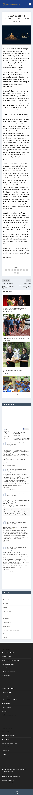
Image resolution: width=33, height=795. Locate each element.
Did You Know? (6, 675)
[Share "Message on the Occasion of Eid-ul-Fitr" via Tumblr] (14, 270)
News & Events (7, 622)
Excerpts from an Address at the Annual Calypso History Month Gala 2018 (14, 308)
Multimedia (6, 618)
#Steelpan (6, 567)
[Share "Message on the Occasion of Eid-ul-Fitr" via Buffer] (24, 270)
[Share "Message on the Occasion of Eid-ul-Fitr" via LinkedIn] (21, 270)
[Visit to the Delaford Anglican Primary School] (16, 384)
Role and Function (6, 656)
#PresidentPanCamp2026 (20, 566)
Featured (5, 603)
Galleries (5, 607)
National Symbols (6, 696)
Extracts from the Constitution (10, 660)
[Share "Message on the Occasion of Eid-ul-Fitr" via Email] (14, 273)
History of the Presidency (8, 671)
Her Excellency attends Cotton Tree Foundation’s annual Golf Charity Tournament (13, 370)
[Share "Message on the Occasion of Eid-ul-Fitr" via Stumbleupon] (27, 270)
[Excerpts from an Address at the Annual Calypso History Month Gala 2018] (16, 300)
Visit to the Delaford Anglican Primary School (16, 394)
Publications (6, 634)
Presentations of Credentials (11, 630)
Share (13, 465)
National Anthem (6, 692)
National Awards (6, 707)
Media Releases (7, 611)
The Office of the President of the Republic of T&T (16, 443)
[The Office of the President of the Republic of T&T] (7, 434)
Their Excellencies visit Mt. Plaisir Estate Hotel (16, 338)
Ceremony (4, 711)
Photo (7, 463)
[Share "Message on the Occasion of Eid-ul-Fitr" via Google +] (11, 270)
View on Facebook (7, 465)
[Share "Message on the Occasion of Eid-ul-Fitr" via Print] (18, 273)
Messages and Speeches (9, 615)
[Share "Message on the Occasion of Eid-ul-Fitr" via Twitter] (8, 270)
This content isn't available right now (14, 510)
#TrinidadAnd (12, 567)
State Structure (6, 703)
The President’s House (8, 664)
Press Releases (5, 731)
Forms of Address (6, 668)
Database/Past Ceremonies (9, 715)
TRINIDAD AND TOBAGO (8, 688)
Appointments (7, 596)
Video (7, 569)
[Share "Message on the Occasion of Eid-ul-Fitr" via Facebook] (5, 270)
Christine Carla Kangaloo (8, 653)
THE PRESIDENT (6, 649)
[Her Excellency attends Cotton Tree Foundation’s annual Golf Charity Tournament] (16, 354)
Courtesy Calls (7, 599)
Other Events (6, 626)
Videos (5, 637)
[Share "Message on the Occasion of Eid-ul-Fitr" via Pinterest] (18, 270)
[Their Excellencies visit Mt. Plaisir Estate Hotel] (16, 325)
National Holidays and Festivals (10, 700)
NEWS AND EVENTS (7, 728)
